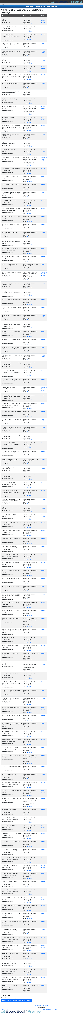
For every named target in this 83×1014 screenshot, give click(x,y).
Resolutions (44, 19)
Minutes (43, 22)
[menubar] (41, 1)
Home (3, 4)
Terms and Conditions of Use (49, 1009)
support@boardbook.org (41, 1005)
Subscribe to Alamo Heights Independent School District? (17, 1000)
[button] (48, 1)
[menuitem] (48, 1)
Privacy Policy (4, 1009)
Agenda (43, 20)
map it (30, 23)
